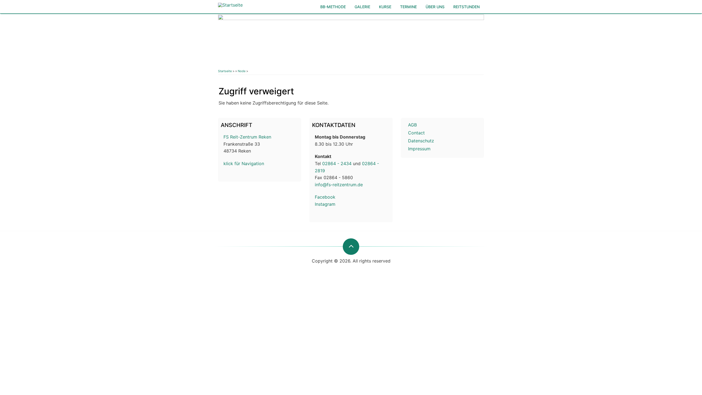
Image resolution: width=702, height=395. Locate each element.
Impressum (419, 148)
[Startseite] (230, 3)
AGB (412, 125)
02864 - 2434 (337, 163)
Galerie (362, 6)
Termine (408, 6)
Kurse (385, 6)
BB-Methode (333, 6)
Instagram (325, 204)
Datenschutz (421, 140)
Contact (416, 133)
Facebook (325, 197)
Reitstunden (466, 6)
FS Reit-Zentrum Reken (247, 137)
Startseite (225, 71)
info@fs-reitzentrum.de (339, 184)
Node (241, 71)
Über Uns (435, 6)
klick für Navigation (243, 163)
